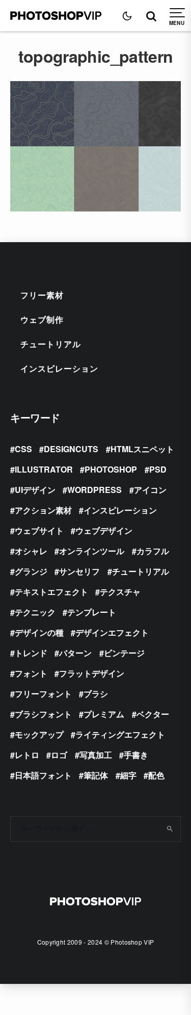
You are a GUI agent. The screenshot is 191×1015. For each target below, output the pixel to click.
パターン (75, 653)
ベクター (153, 714)
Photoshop (111, 469)
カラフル (153, 551)
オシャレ (31, 551)
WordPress (94, 490)
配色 (156, 775)
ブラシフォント (43, 714)
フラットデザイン (91, 673)
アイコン (150, 490)
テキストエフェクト (51, 591)
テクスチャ (120, 591)
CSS (23, 449)
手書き (136, 755)
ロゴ (59, 755)
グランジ (31, 571)
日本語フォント (43, 775)
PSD (158, 469)
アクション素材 (43, 510)
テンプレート (91, 612)
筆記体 (96, 775)
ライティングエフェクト (120, 734)
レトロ (27, 755)
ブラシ (96, 693)
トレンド (31, 653)
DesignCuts (71, 449)
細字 (128, 775)
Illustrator (44, 469)
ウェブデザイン (103, 530)
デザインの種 (39, 632)
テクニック (35, 612)
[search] (169, 829)
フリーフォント (43, 693)
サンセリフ (79, 571)
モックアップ (39, 734)
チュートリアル (50, 344)
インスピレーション (59, 368)
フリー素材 (42, 295)
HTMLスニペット (142, 449)
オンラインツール (91, 551)
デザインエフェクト (112, 632)
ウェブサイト (39, 530)
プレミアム (104, 714)
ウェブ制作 (42, 319)
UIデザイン (35, 490)
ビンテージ (124, 653)
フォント (31, 673)
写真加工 (95, 755)
